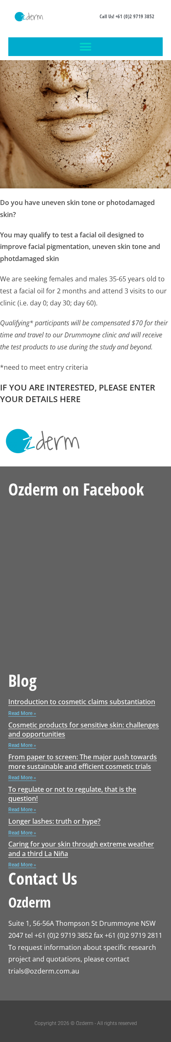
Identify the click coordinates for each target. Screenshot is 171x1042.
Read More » (22, 713)
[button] (85, 46)
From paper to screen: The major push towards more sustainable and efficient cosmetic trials (82, 761)
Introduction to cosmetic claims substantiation (81, 701)
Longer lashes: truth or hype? (54, 821)
